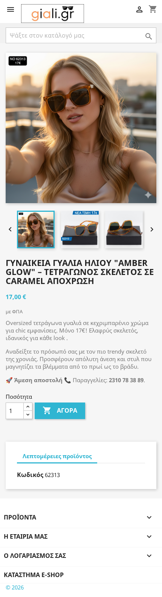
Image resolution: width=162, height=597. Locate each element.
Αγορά (60, 410)
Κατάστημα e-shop (34, 575)
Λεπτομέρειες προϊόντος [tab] (57, 456)
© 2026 (15, 587)
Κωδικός (30, 475)
